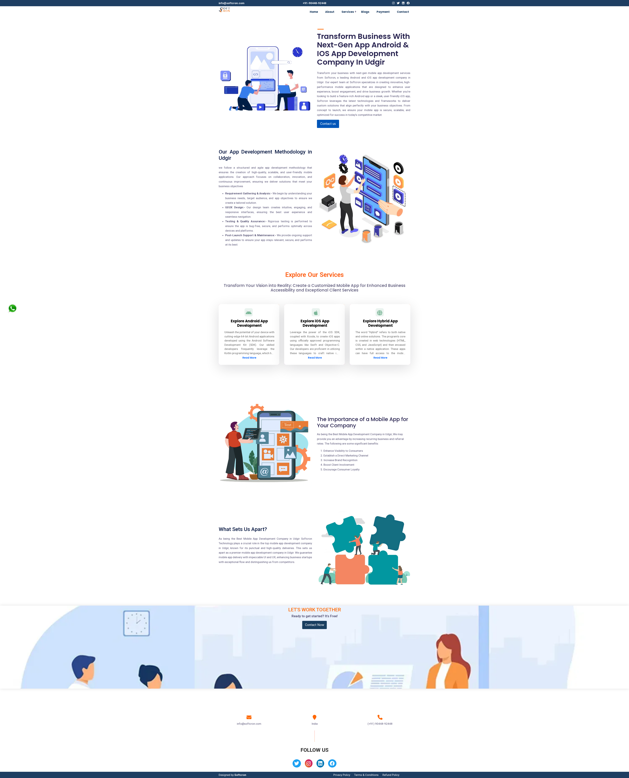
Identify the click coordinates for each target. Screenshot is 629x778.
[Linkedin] (403, 3)
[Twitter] (398, 3)
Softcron (240, 775)
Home (314, 12)
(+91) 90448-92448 (380, 723)
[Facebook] (408, 3)
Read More (249, 357)
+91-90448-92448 (314, 3)
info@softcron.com (231, 3)
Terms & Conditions (366, 775)
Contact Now (314, 625)
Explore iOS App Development (315, 323)
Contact (403, 12)
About (329, 12)
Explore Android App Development (249, 323)
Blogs (365, 12)
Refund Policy (390, 775)
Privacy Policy (341, 775)
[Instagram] (393, 3)
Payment (383, 12)
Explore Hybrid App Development (380, 323)
